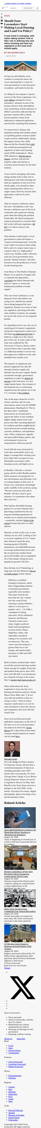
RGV (10, 1096)
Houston (12, 1092)
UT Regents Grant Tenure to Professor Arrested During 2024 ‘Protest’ (17, 946)
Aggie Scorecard (15, 1062)
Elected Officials (15, 1110)
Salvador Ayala (16, 53)
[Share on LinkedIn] (1, 20)
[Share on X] (1, 17)
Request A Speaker (16, 1115)
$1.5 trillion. (24, 393)
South (10, 1099)
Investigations (14, 1050)
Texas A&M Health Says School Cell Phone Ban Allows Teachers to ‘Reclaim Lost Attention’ (20, 832)
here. (18, 736)
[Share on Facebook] (1, 14)
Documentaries (14, 1075)
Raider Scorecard (15, 1066)
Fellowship (13, 1120)
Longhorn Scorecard (17, 1064)
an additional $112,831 (23, 334)
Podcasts (12, 1078)
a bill (32, 144)
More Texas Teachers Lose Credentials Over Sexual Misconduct (20, 910)
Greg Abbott (9, 100)
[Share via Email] (1, 23)
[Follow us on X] (22, 1001)
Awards (11, 1112)
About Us (8, 1038)
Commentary (14, 1053)
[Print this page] (1, 27)
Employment (13, 1117)
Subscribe (28, 8)
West (10, 1101)
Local (10, 1045)
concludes (8, 280)
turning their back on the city (23, 680)
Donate (14, 8)
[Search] (38, 8)
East (10, 1089)
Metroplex (12, 1094)
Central (11, 1087)
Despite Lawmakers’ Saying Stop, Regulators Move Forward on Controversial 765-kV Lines (18, 873)
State (7, 16)
